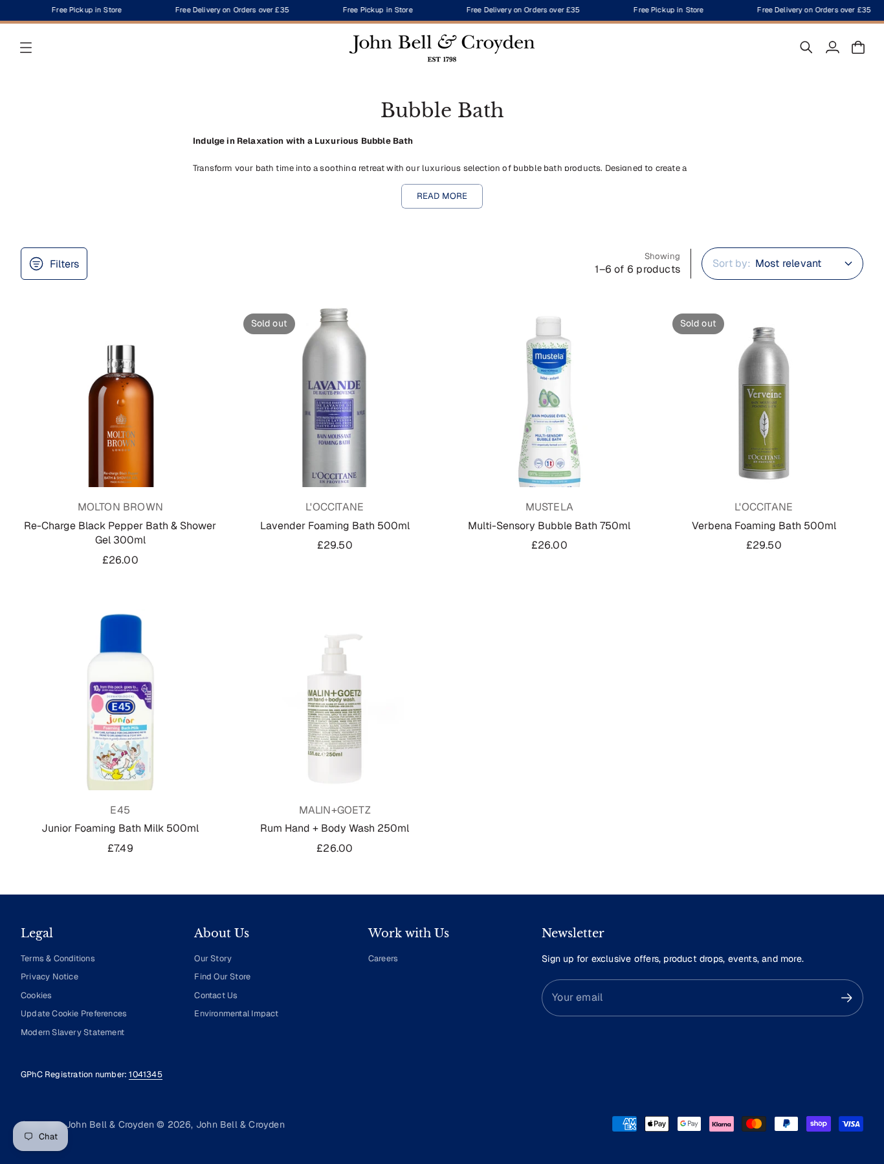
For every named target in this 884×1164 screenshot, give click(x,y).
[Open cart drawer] (858, 47)
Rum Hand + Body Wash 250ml (334, 828)
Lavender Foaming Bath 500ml (335, 525)
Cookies (36, 995)
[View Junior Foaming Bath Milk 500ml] (120, 708)
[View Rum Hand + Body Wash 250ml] (335, 708)
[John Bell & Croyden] (442, 47)
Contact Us (216, 995)
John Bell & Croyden (240, 1124)
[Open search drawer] (806, 47)
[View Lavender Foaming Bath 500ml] (335, 405)
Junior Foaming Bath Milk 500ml (120, 828)
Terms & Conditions (58, 958)
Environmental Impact (236, 1013)
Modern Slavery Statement (72, 1032)
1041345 (145, 1074)
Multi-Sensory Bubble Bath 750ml (549, 525)
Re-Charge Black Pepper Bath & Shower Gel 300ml (120, 533)
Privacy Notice (49, 976)
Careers (383, 958)
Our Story (213, 958)
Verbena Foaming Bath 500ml (764, 525)
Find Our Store (222, 976)
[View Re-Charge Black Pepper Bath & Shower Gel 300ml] (120, 405)
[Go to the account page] (832, 47)
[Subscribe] (846, 998)
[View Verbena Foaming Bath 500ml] (764, 405)
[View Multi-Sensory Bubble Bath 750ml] (549, 405)
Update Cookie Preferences (74, 1013)
